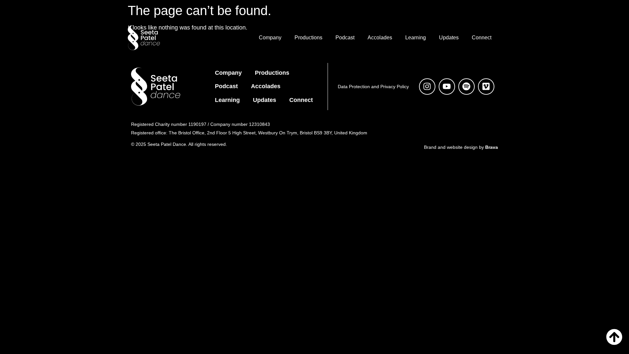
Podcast (344, 37)
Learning (415, 37)
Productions (308, 37)
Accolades (380, 37)
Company (270, 37)
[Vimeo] (486, 86)
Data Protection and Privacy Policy (373, 86)
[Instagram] (427, 86)
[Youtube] (447, 86)
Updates (449, 37)
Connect (481, 37)
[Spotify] (466, 86)
